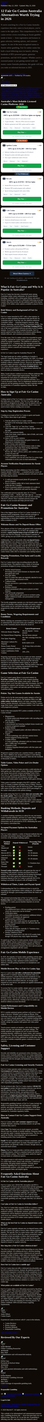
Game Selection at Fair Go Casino (19, 92)
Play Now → (22, 132)
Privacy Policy (6, 1404)
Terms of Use (15, 1404)
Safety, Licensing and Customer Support (15, 97)
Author (3, 4)
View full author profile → (10, 1333)
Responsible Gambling (31, 1394)
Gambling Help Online (13, 1394)
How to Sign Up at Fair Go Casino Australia (16, 89)
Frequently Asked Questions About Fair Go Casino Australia (21, 98)
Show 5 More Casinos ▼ (22, 273)
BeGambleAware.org (22, 280)
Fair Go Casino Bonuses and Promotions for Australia (19, 90)
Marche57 (4, 2)
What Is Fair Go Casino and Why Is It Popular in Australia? (21, 87)
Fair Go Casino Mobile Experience (28, 95)
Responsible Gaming (11, 1406)
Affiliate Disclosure (27, 1404)
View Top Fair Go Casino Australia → (14, 73)
